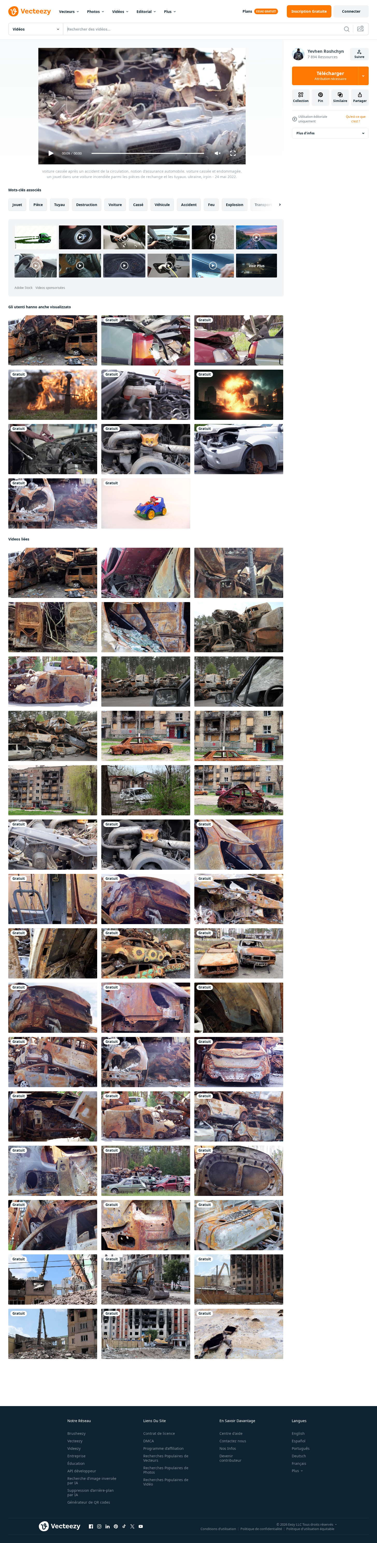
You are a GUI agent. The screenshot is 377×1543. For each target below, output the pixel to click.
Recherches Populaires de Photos (165, 1470)
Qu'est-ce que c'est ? (356, 118)
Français (299, 1463)
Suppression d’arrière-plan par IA (90, 1492)
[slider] (147, 153)
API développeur (81, 1470)
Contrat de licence (159, 1433)
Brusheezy (76, 1433)
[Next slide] (275, 205)
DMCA (148, 1440)
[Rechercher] (347, 29)
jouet (17, 204)
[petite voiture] (145, 503)
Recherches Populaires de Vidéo (165, 1482)
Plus (168, 11)
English (298, 1433)
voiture (115, 204)
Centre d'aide (231, 1433)
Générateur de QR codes (88, 1502)
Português (301, 1448)
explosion (234, 204)
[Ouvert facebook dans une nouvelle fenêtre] (91, 1526)
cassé (138, 204)
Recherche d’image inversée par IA (91, 1480)
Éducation (76, 1463)
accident (189, 204)
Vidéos (118, 11)
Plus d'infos (305, 133)
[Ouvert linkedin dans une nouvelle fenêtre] (107, 1526)
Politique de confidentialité (261, 1528)
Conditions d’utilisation (218, 1528)
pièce (38, 204)
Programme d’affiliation (163, 1448)
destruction (86, 204)
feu (211, 204)
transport (263, 204)
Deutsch (299, 1455)
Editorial (144, 11)
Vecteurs (67, 11)
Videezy (74, 1448)
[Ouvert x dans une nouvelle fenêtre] (132, 1526)
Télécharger (330, 75)
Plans (247, 11)
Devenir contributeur (230, 1458)
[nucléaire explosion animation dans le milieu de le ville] (238, 395)
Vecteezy (74, 1440)
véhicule (162, 204)
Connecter (351, 11)
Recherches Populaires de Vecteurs (165, 1458)
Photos (93, 11)
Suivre (359, 57)
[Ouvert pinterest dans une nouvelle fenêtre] (116, 1526)
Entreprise (76, 1455)
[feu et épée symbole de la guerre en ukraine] (52, 395)
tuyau (59, 204)
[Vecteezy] (29, 11)
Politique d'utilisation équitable (310, 1528)
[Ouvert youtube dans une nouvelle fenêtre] (141, 1526)
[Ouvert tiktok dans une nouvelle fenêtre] (124, 1526)
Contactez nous (232, 1440)
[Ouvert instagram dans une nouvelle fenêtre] (99, 1526)
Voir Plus (257, 265)
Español (298, 1440)
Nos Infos (227, 1448)
